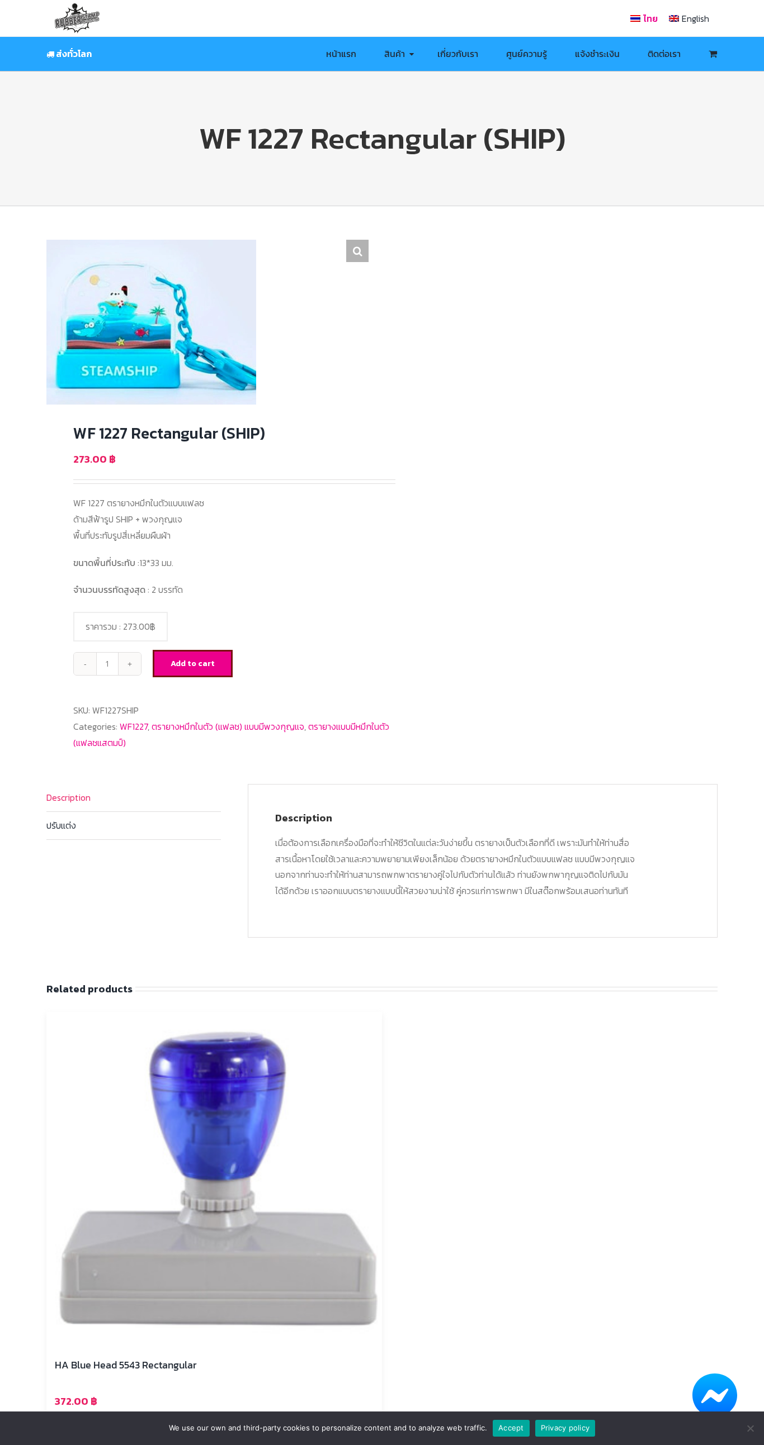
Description (68, 797)
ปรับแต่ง (61, 825)
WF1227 (134, 726)
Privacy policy (565, 1427)
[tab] (133, 798)
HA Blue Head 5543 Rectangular (125, 1364)
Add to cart (193, 663)
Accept (511, 1427)
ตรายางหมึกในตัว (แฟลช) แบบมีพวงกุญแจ (228, 726)
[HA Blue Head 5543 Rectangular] (214, 1179)
